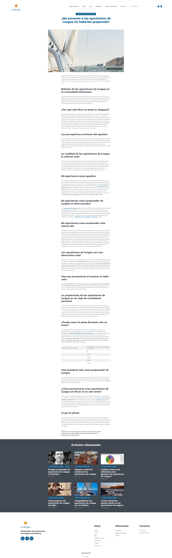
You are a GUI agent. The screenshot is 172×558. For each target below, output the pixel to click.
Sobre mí (67, 466)
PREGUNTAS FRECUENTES (111, 6)
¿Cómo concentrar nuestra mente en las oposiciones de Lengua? (112, 503)
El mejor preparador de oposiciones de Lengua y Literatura (59, 471)
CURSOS (84, 6)
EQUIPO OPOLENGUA (73, 6)
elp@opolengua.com (101, 399)
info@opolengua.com (144, 532)
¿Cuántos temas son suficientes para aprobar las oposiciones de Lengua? (112, 472)
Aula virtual (97, 545)
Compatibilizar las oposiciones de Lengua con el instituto (85, 503)
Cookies (117, 535)
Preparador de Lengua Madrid (88, 433)
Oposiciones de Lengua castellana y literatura (74, 431)
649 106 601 (142, 530)
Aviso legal (118, 530)
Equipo (96, 530)
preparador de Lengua (70, 208)
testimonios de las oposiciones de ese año (86, 216)
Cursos (96, 533)
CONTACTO (122, 6)
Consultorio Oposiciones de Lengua (86, 14)
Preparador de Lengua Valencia (70, 435)
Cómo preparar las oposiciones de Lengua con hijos (59, 503)
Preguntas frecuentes (99, 538)
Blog (95, 535)
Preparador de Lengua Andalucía (70, 433)
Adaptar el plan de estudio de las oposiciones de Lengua (85, 471)
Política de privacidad (120, 533)
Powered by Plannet (86, 556)
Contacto (96, 543)
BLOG (90, 6)
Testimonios (97, 540)
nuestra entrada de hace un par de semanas (81, 333)
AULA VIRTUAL (135, 6)
